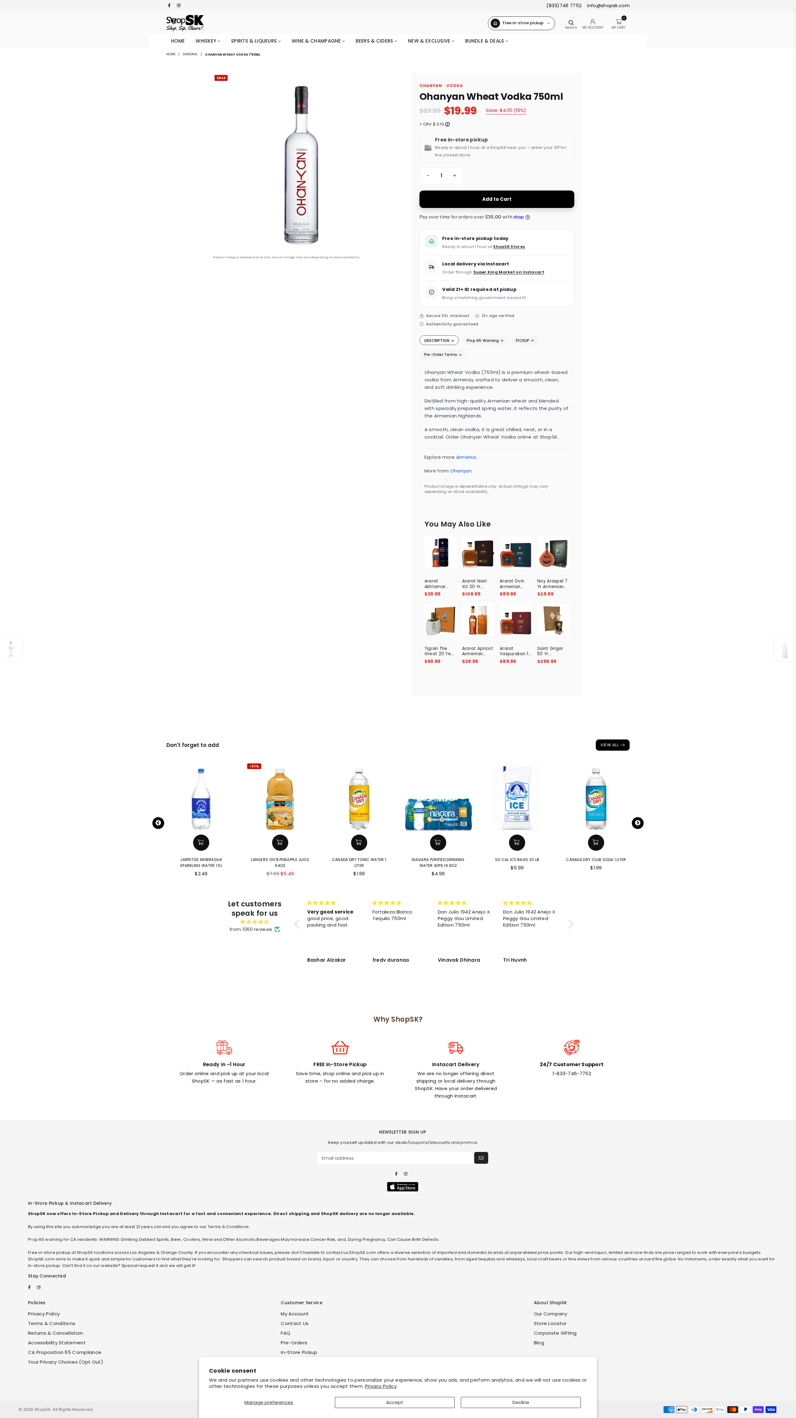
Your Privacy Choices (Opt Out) (65, 1362)
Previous (158, 823)
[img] (254, 922)
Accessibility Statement (57, 1342)
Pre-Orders (294, 1342)
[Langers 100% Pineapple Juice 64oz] (280, 796)
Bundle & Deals (485, 41)
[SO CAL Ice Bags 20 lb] (517, 796)
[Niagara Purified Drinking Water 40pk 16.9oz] (438, 796)
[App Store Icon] (402, 1186)
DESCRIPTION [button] (437, 340)
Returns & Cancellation (55, 1333)
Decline (520, 1402)
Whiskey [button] (206, 41)
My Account (295, 1313)
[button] (427, 175)
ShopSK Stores (509, 246)
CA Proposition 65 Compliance (64, 1352)
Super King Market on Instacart (508, 272)
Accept (394, 1402)
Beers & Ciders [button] (375, 41)
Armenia (190, 54)
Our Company (550, 1313)
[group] (441, 175)
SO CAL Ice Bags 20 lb (517, 859)
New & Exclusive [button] (430, 41)
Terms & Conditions (51, 1323)
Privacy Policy (381, 1386)
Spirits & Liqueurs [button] (254, 41)
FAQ (285, 1333)
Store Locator (550, 1323)
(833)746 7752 (563, 5)
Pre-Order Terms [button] (441, 354)
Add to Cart (497, 199)
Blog (539, 1342)
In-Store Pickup (299, 1352)
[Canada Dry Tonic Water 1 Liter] (359, 796)
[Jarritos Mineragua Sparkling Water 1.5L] (201, 796)
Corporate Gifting (555, 1333)
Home (178, 41)
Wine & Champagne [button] (317, 41)
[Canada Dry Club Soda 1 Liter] (596, 796)
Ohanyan (461, 470)
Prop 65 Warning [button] (483, 340)
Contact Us (294, 1323)
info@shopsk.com (608, 5)
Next (638, 823)
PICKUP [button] (523, 340)
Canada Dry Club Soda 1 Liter (596, 859)
